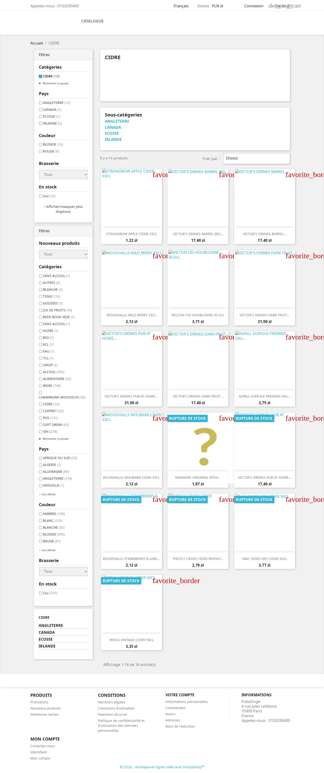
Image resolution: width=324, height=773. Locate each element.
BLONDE (53, 144)
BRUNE (52, 541)
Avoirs (170, 714)
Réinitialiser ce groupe (55, 83)
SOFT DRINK (56, 424)
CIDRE (51, 76)
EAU (48, 351)
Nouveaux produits (45, 708)
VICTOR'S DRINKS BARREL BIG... (198, 234)
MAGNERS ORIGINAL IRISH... (198, 477)
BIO (48, 337)
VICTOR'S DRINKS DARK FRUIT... (265, 315)
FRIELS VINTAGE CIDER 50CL (131, 640)
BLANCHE (53, 289)
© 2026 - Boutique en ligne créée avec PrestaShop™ (162, 766)
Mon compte (40, 758)
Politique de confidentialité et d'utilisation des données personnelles (121, 725)
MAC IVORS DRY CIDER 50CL (264, 558)
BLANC (52, 520)
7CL (48, 358)
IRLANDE (52, 123)
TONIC (51, 296)
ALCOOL (53, 372)
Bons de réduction (180, 726)
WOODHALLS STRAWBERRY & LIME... (131, 558)
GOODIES (53, 303)
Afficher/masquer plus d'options (64, 209)
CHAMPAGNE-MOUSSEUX (62, 397)
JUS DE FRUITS (57, 310)
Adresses (173, 720)
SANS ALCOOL (56, 275)
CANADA (52, 109)
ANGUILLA (53, 485)
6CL (48, 344)
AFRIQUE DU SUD (60, 458)
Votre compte (180, 694)
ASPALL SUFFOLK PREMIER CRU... (265, 396)
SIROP (50, 365)
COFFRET (53, 411)
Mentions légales (111, 702)
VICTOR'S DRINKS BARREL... (265, 234)
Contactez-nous (42, 746)
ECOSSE (51, 116)
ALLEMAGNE (56, 471)
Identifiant (38, 752)
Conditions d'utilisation (116, 708)
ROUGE (51, 151)
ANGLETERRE (56, 102)
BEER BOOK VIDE (58, 317)
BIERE (52, 385)
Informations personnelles (187, 701)
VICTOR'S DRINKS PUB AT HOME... (131, 396)
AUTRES (51, 282)
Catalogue (92, 21)
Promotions (39, 702)
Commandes (175, 708)
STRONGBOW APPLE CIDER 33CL (131, 234)
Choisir (256, 159)
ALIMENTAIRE (57, 378)
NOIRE (50, 330)
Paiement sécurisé (112, 714)
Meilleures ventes (44, 714)
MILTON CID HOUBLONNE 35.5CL (197, 315)
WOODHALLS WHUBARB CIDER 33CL (131, 477)
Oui (49, 196)
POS (50, 418)
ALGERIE (52, 464)
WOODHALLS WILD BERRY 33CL (131, 315)
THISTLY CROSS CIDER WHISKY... (198, 558)
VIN (50, 431)
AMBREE (54, 513)
